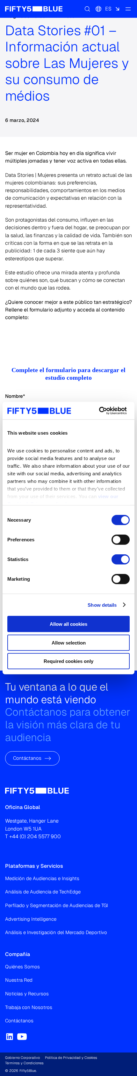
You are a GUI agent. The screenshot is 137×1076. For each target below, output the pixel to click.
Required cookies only (68, 661)
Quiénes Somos (22, 967)
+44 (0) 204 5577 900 (35, 836)
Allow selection (69, 642)
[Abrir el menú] (128, 9)
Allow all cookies (68, 624)
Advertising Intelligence (30, 919)
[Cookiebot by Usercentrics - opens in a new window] (99, 410)
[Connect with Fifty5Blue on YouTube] (22, 1036)
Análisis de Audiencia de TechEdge (43, 892)
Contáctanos (27, 758)
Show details (102, 604)
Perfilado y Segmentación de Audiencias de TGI (56, 905)
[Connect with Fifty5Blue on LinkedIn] (9, 1036)
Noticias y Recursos (27, 994)
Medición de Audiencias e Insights (42, 878)
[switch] (121, 540)
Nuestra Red (18, 980)
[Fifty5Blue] (33, 9)
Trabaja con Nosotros (28, 1007)
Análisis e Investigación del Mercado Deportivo (56, 932)
